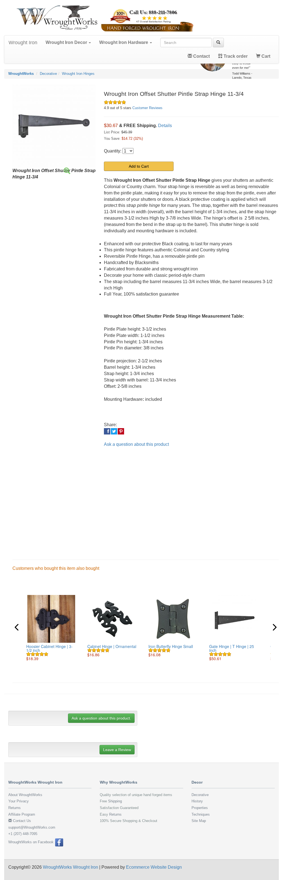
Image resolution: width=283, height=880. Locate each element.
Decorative (48, 74)
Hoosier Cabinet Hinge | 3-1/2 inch (49, 648)
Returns (14, 808)
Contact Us (21, 821)
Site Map (199, 821)
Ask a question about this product (136, 444)
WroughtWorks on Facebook (31, 842)
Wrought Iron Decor (67, 42)
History (197, 801)
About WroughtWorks (25, 795)
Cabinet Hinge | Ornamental (111, 646)
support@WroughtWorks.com (31, 827)
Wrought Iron (23, 42)
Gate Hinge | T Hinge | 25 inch (231, 648)
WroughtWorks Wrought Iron (70, 867)
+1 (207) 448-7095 (22, 834)
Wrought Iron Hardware (124, 42)
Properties (200, 808)
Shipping (115, 801)
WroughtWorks (21, 74)
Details (165, 125)
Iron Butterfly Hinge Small (170, 646)
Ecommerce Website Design (154, 867)
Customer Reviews (147, 108)
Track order (235, 56)
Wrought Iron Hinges (78, 74)
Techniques (201, 814)
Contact (201, 56)
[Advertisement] (145, 499)
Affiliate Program (21, 814)
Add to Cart (139, 166)
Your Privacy (18, 801)
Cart (265, 56)
